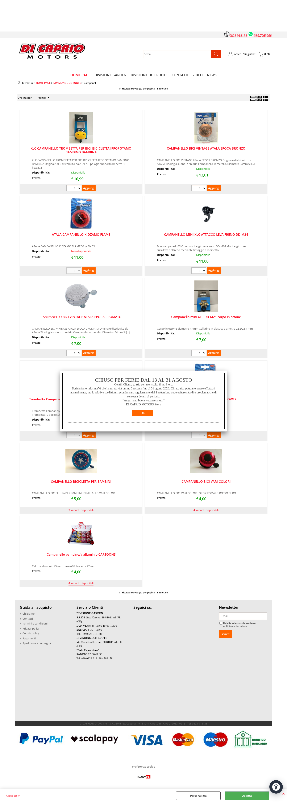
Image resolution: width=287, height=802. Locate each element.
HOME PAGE (80, 75)
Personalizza (198, 796)
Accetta (247, 796)
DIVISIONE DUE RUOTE (149, 75)
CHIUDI (283, 793)
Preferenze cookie (143, 766)
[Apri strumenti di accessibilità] (276, 787)
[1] (74, 188)
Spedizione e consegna (36, 643)
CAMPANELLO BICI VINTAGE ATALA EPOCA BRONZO (206, 148)
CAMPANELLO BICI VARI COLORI (206, 481)
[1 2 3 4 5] (199, 188)
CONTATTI (180, 75)
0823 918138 (238, 35)
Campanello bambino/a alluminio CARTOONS (81, 554)
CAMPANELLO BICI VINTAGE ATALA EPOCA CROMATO (81, 317)
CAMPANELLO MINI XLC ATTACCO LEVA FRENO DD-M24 (206, 234)
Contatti (27, 619)
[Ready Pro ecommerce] (143, 776)
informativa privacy (237, 626)
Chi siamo (28, 613)
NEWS (212, 75)
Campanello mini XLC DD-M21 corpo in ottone (206, 317)
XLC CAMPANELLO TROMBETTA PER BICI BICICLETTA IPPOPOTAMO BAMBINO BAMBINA (81, 150)
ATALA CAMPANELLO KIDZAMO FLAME (81, 234)
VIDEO (197, 75)
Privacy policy (30, 628)
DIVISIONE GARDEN (110, 75)
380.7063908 (263, 35)
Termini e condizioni (34, 623)
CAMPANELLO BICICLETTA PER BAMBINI (81, 481)
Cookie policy (13, 795)
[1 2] (199, 271)
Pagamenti (29, 638)
